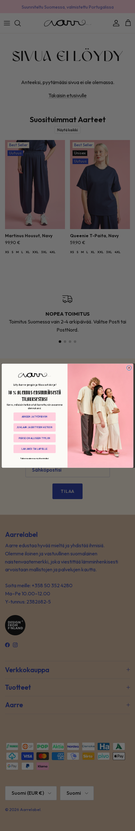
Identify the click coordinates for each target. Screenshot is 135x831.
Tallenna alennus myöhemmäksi (34, 458)
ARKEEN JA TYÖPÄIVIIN (34, 416)
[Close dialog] (129, 367)
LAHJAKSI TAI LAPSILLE (34, 448)
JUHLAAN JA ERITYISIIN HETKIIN (34, 427)
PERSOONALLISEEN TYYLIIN (34, 437)
